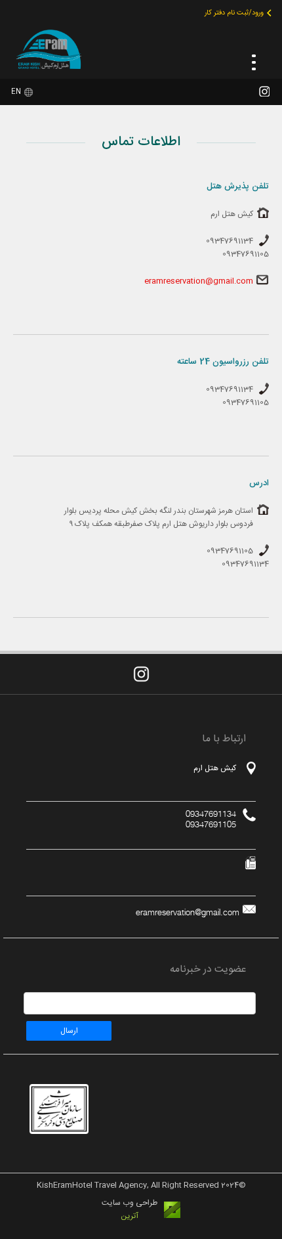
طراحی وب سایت (129, 1202)
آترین (129, 1216)
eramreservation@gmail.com (198, 281)
